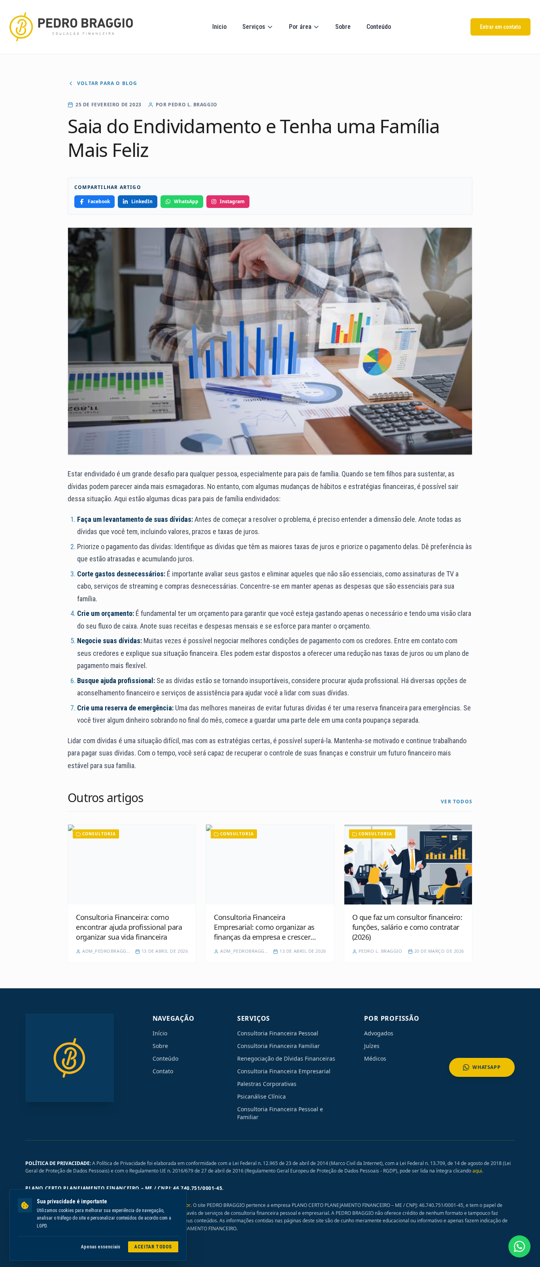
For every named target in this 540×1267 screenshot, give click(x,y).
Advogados (378, 1033)
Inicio (219, 26)
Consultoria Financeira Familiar (278, 1046)
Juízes (372, 1046)
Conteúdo (378, 26)
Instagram (232, 201)
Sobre (343, 26)
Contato (163, 1071)
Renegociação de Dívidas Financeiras (286, 1058)
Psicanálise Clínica (261, 1096)
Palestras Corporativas (266, 1084)
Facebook (99, 201)
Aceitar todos (153, 1247)
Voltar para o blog (107, 83)
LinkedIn (142, 201)
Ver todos (456, 802)
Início (160, 1033)
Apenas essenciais (100, 1247)
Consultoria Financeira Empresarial (283, 1071)
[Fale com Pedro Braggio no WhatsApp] (519, 1246)
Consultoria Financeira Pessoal (277, 1033)
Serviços (253, 26)
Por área (300, 26)
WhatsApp (186, 201)
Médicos (375, 1058)
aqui (477, 1170)
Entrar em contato (500, 27)
